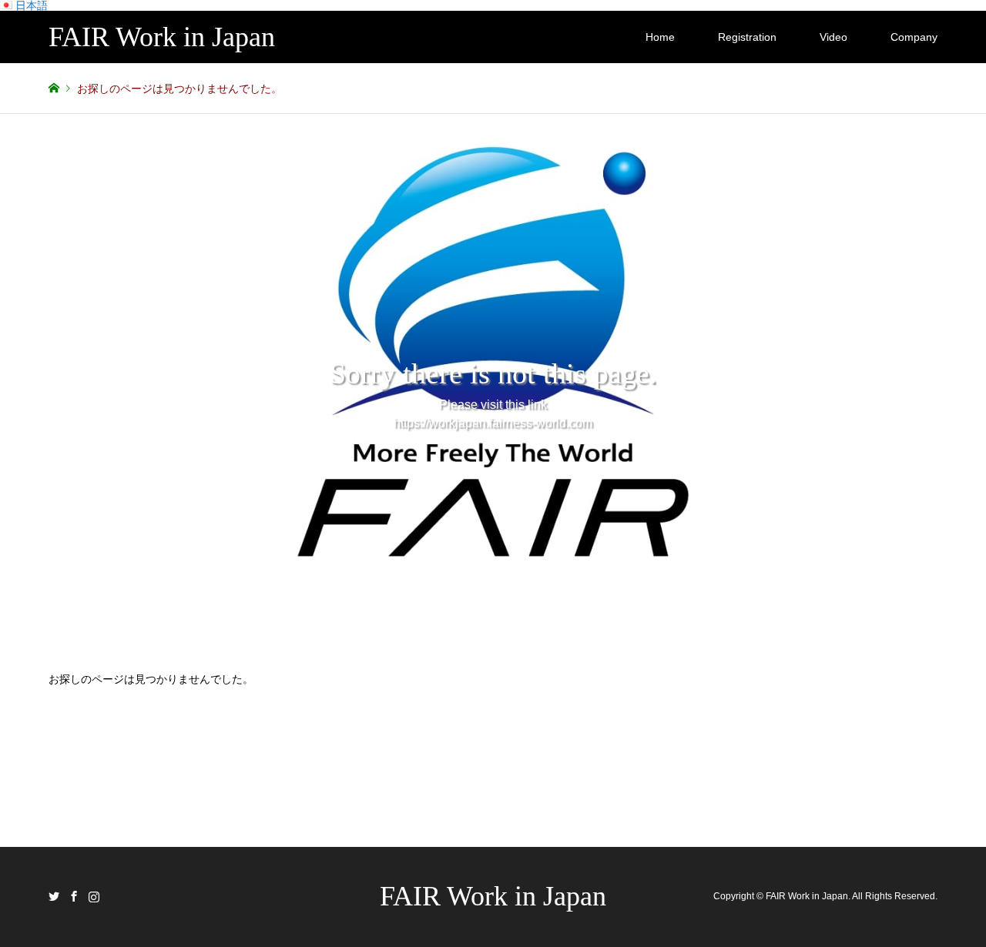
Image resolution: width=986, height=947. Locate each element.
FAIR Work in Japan (493, 896)
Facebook (74, 896)
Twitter (54, 896)
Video (833, 37)
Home (660, 37)
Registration (747, 37)
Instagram (94, 896)
